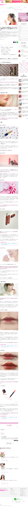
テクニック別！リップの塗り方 (5, 48)
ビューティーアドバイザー (13, 494)
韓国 (25, 65)
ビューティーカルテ (12, 493)
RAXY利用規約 (21, 494)
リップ (3, 39)
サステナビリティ (10, 505)
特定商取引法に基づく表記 (23, 495)
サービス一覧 (1, 505)
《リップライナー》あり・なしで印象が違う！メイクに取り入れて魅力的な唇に (9, 418)
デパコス (24, 70)
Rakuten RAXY (3, 4)
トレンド (24, 66)
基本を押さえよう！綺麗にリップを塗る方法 (7, 47)
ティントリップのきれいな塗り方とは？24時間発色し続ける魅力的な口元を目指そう (9, 244)
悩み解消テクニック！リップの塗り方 (6, 50)
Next (17, 426)
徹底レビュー (22, 65)
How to (1, 39)
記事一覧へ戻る (9, 443)
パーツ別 (24, 69)
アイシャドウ (20, 66)
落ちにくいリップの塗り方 (4, 51)
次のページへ (9, 423)
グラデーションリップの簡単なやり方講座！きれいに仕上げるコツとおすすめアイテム (9, 346)
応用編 (6, 460)
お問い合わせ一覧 (5, 505)
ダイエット (20, 70)
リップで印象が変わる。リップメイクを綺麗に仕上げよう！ (9, 54)
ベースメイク (3, 38)
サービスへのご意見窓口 (22, 493)
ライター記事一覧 (16, 440)
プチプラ (20, 69)
